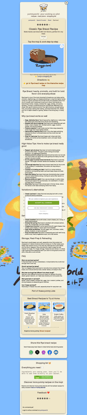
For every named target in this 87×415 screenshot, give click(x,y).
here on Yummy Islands (38, 387)
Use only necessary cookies (43, 208)
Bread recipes (44, 331)
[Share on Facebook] (49, 355)
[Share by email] (56, 355)
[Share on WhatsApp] (31, 355)
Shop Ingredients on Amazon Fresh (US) (46, 377)
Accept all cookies (43, 203)
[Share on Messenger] (43, 355)
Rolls (44, 314)
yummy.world (31, 20)
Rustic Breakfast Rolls (30, 314)
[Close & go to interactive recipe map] (66, 3)
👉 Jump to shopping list (43, 76)
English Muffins (58, 314)
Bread (49, 20)
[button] (28, 327)
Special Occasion (41, 20)
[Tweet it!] (37, 355)
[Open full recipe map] (61, 46)
